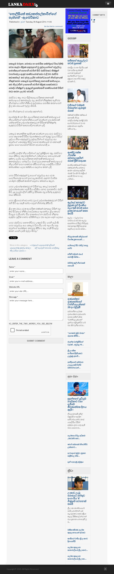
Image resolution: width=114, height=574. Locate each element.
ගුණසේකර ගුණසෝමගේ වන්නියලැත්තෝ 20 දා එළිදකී (76, 303)
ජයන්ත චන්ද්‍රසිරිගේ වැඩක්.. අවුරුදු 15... (76, 343)
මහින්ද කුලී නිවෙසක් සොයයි (76, 264)
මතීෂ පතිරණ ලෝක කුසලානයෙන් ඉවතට (76, 531)
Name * (12, 267)
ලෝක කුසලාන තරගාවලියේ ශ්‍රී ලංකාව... (78, 548)
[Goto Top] (105, 569)
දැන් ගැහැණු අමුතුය (75, 461)
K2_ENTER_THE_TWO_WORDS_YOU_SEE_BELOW (30, 323)
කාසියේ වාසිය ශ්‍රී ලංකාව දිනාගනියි (78, 540)
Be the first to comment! (53, 26)
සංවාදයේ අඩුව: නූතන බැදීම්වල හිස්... (77, 454)
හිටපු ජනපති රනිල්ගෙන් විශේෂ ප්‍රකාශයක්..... (77, 238)
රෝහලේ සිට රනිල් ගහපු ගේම (78, 247)
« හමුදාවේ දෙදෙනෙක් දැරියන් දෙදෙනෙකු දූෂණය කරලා (32, 246)
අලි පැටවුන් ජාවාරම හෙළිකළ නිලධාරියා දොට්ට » (35, 249)
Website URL (14, 287)
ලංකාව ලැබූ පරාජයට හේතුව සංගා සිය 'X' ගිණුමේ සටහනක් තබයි (77, 498)
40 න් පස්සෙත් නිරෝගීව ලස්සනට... (78, 446)
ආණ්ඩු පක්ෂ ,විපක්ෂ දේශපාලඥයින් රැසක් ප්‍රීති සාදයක (77, 156)
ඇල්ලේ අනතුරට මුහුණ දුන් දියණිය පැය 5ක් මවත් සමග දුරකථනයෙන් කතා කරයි (78, 208)
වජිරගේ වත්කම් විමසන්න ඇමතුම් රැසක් (77, 108)
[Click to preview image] (36, 43)
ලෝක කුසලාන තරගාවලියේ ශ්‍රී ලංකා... (77, 557)
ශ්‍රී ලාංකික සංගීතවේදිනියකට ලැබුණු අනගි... (75, 353)
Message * (13, 297)
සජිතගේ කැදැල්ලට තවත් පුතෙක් (78, 62)
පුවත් (23, 21)
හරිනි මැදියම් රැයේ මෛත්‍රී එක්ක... (75, 255)
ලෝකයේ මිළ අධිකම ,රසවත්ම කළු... (76, 437)
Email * (12, 277)
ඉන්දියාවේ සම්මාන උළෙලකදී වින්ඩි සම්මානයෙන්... (75, 365)
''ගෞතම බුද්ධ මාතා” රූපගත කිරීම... (76, 334)
